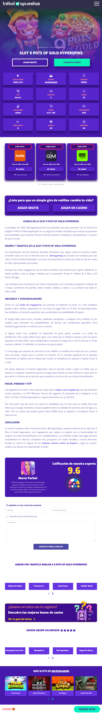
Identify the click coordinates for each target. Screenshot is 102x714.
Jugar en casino (72, 62)
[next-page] (52, 593)
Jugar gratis (30, 62)
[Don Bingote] (63, 683)
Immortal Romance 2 (39, 693)
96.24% (18, 97)
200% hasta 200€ (54, 164)
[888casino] (82, 155)
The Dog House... (63, 650)
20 (84, 97)
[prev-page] (48, 593)
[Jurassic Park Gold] (86, 683)
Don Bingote (62, 693)
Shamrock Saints (15, 586)
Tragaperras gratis (42, 47)
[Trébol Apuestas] (21, 4)
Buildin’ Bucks (87, 586)
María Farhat (27, 478)
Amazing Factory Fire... (15, 650)
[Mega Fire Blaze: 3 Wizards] (87, 641)
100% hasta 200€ (23, 164)
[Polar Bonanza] (16, 683)
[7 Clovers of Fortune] (39, 576)
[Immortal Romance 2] (39, 683)
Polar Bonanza (16, 693)
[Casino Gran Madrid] (51, 155)
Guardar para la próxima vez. (23, 516)
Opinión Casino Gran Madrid (53, 175)
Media (18, 113)
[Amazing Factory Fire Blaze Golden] (15, 641)
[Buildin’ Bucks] (87, 576)
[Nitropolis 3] (39, 641)
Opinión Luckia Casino (22, 175)
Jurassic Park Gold (86, 693)
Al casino (20, 169)
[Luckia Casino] (20, 155)
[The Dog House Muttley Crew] (63, 641)
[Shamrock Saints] (15, 576)
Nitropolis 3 (39, 650)
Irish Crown (63, 586)
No (51, 128)
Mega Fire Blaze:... (86, 650)
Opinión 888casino (84, 175)
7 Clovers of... (39, 586)
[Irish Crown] (63, 576)
